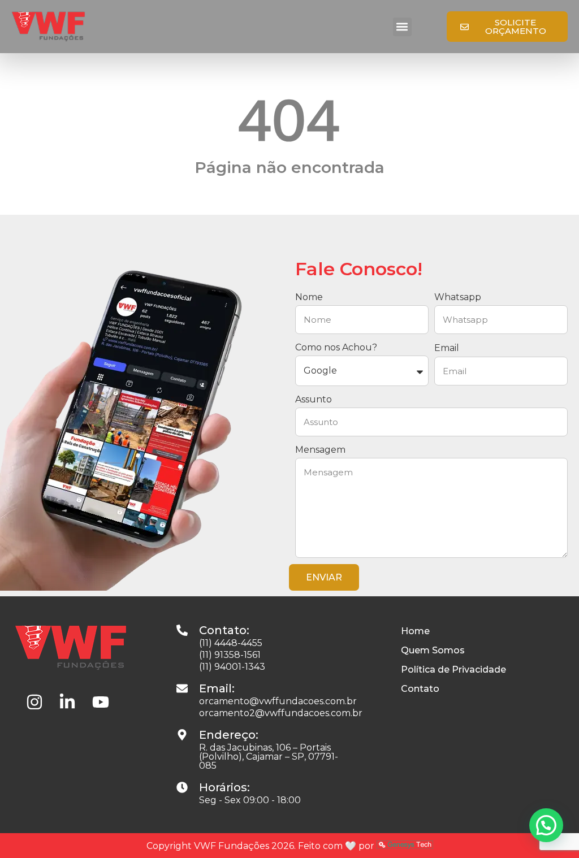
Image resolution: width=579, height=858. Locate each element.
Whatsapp (457, 297)
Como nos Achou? (336, 347)
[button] (402, 27)
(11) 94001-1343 (232, 666)
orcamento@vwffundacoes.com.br (278, 701)
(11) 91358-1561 (230, 654)
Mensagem (320, 449)
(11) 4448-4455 (230, 643)
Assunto (313, 399)
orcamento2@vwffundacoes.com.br (280, 713)
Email (446, 348)
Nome (309, 297)
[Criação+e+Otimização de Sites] (405, 845)
